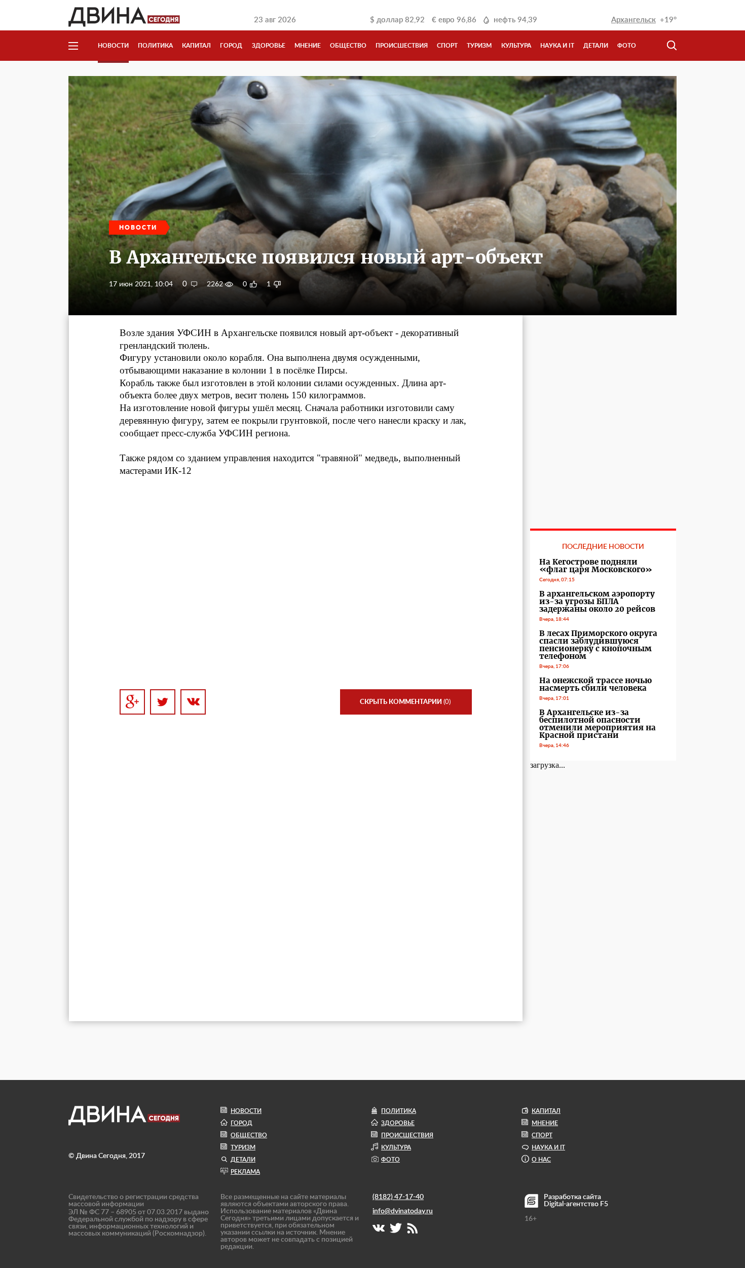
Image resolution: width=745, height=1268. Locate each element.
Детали (595, 46)
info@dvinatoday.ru (402, 1211)
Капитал (196, 46)
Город (231, 46)
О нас (541, 1160)
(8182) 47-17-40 (398, 1197)
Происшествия (402, 46)
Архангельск (633, 20)
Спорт (447, 46)
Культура (516, 46)
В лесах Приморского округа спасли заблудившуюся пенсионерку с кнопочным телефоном (598, 644)
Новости (113, 46)
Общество (348, 46)
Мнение (307, 46)
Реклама (245, 1172)
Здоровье (268, 46)
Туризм (479, 46)
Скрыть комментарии (405, 702)
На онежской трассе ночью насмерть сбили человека (595, 684)
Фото (626, 46)
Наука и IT (557, 46)
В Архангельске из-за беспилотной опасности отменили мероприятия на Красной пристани (597, 723)
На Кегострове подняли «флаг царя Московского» (595, 565)
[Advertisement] (296, 589)
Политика (155, 46)
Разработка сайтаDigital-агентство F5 (576, 1201)
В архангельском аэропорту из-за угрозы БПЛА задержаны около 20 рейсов (597, 601)
